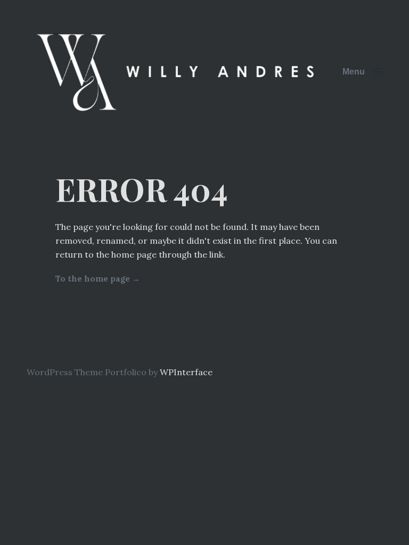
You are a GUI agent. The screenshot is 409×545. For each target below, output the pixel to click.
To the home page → (97, 279)
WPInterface (186, 372)
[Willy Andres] (178, 71)
